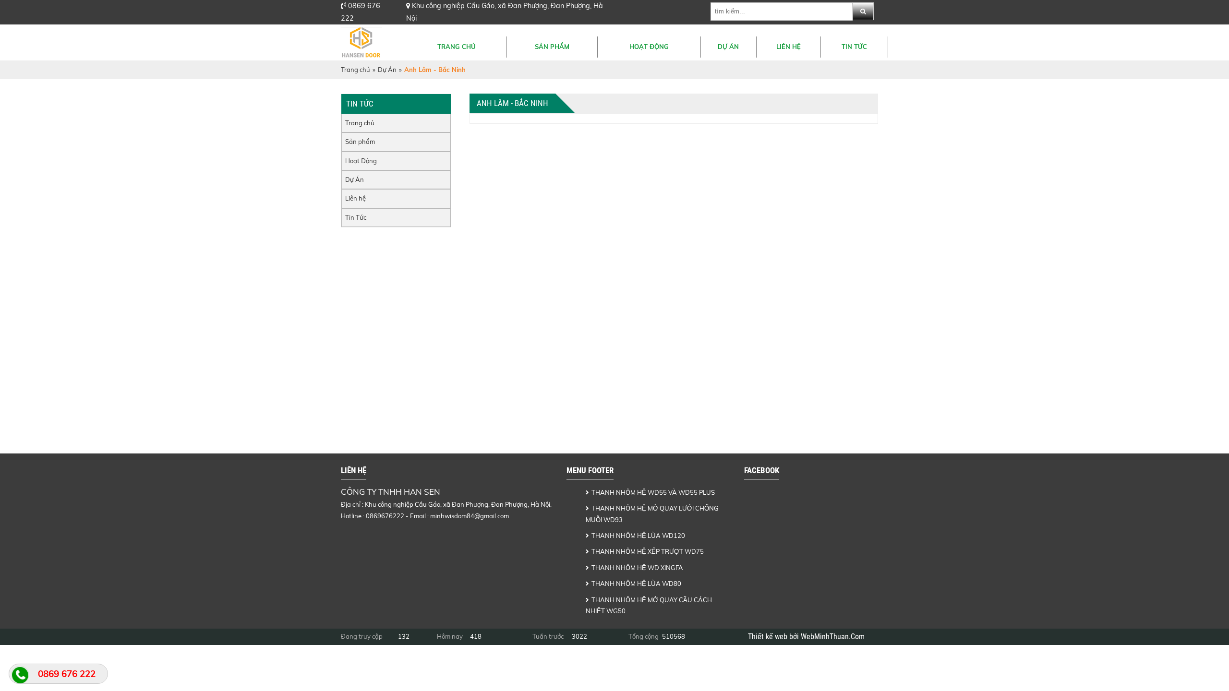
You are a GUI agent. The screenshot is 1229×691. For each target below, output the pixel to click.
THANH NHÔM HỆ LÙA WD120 (638, 535)
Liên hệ (788, 46)
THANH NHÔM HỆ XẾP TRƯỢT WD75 (647, 551)
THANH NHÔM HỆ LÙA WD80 (636, 583)
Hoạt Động (649, 46)
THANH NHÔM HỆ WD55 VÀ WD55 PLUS (653, 492)
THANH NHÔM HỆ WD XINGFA (637, 568)
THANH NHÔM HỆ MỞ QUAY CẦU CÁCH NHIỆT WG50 (649, 605)
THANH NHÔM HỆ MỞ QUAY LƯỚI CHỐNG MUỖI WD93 (652, 513)
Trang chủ (456, 46)
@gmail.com (491, 516)
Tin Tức (854, 46)
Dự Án (728, 46)
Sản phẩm (552, 46)
